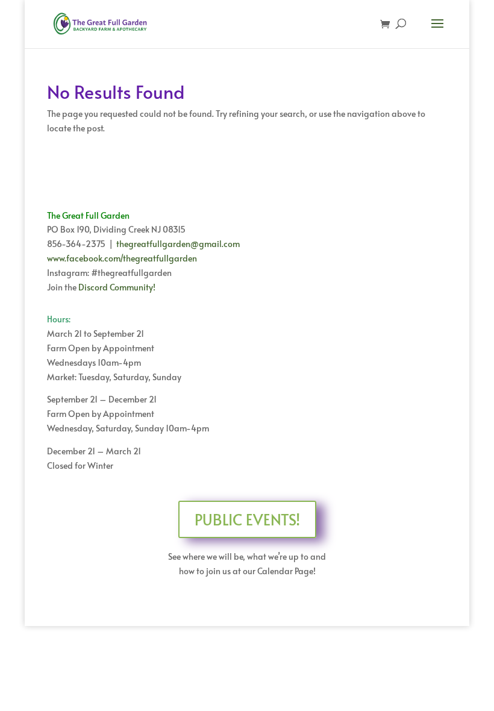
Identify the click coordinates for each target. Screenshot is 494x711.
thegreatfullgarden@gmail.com (178, 243)
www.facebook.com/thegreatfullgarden (122, 258)
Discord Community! (116, 287)
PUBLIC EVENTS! (247, 519)
